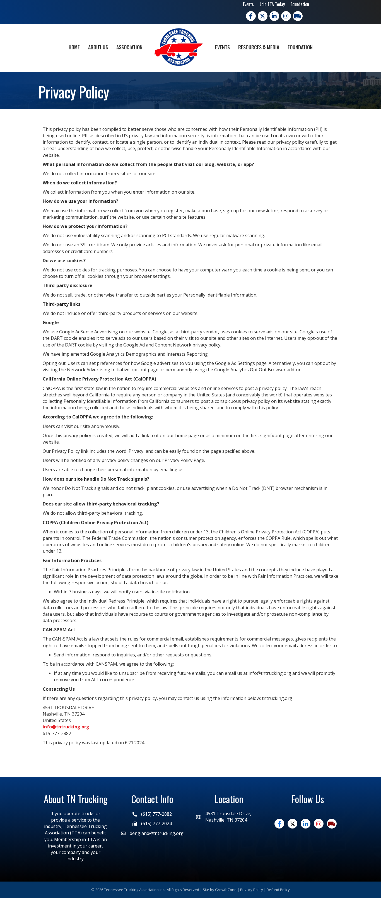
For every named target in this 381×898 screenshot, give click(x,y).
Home (74, 47)
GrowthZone (226, 889)
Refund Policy (278, 889)
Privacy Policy (251, 889)
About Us (98, 47)
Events (248, 4)
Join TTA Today (272, 4)
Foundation (300, 4)
